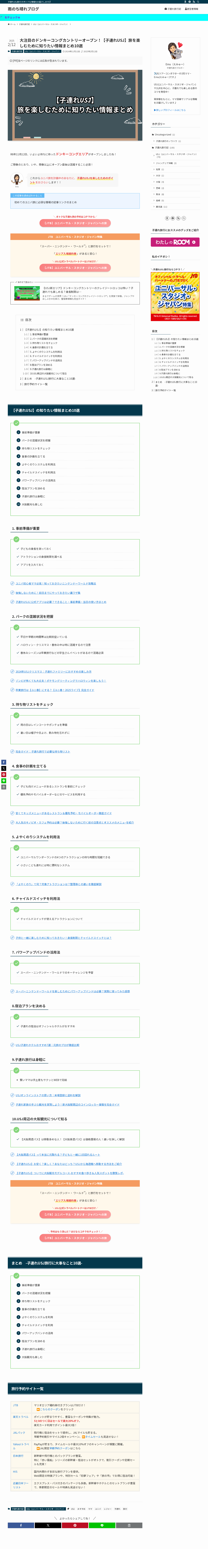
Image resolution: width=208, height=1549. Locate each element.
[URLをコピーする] (129, 1525)
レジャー (107, 1508)
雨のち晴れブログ (23, 9)
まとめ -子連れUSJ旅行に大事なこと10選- (50, 378)
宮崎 (160, 188)
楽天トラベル (21, 1417)
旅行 (125, 1508)
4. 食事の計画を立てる (41, 347)
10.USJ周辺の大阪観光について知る (48, 373)
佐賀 (160, 169)
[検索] (198, 2)
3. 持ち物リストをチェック (43, 343)
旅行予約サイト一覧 (36, 384)
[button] (21, 1525)
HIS (15, 1471)
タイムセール (93, 1437)
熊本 (160, 194)
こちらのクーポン (50, 1409)
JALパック (19, 1432)
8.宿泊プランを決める (41, 364)
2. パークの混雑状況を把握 (43, 338)
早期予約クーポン (59, 1448)
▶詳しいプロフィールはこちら (170, 110)
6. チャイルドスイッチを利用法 (46, 356)
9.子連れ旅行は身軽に (41, 369)
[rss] (194, 2)
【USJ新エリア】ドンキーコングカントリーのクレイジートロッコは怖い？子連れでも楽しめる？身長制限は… (87, 289)
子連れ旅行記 (17, 51)
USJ (73, 1508)
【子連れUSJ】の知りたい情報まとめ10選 (49, 329)
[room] (185, 2)
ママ (90, 1508)
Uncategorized (165, 134)
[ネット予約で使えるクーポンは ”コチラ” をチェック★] (104, 17)
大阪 (160, 181)
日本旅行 (18, 1456)
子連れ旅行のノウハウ (168, 141)
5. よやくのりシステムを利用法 (46, 351)
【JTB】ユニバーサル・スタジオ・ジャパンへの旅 (75, 223)
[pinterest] (190, 2)
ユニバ (98, 1508)
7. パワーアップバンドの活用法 (46, 360)
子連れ (117, 1508)
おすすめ (81, 1508)
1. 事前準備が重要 (39, 334)
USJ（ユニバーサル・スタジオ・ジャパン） (42, 51)
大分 (160, 175)
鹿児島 (161, 206)
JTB (15, 1405)
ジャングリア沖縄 (166, 163)
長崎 (160, 200)
